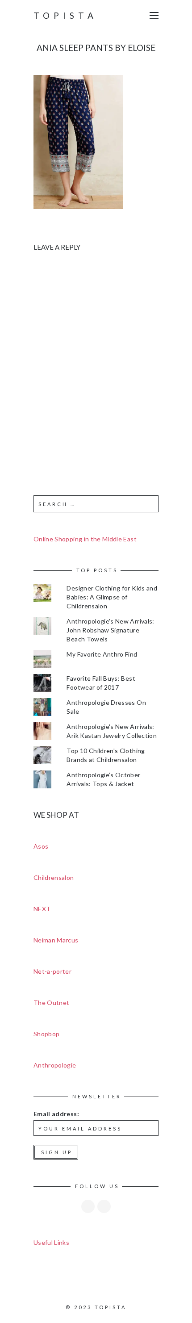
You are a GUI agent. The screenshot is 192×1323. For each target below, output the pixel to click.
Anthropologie (54, 1065)
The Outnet (51, 1002)
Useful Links (51, 1242)
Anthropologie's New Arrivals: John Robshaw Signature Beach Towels (110, 630)
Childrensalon (53, 877)
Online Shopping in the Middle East (85, 539)
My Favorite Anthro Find (102, 654)
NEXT (41, 909)
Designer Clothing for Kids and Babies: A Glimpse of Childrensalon (112, 597)
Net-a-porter (52, 971)
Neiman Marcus (56, 940)
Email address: (56, 1114)
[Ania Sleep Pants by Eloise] (78, 141)
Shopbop (46, 1034)
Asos (40, 846)
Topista (65, 15)
